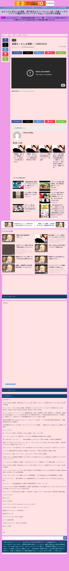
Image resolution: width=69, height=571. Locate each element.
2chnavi (5, 302)
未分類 (14, 40)
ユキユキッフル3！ (8, 494)
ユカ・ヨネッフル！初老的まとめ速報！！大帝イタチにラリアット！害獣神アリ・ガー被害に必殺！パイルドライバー (34, 462)
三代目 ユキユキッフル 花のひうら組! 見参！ (15, 523)
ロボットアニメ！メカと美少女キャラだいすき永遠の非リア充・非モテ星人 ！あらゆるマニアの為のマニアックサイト (34, 447)
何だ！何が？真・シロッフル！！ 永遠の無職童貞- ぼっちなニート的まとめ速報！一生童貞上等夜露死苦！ (32, 439)
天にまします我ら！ (8, 501)
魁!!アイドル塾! (7, 526)
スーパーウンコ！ (7, 430)
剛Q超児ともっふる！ (8, 513)
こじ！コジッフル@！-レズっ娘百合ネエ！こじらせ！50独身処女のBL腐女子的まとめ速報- (27, 436)
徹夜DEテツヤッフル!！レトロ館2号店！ (13, 510)
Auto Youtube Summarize (27, 91)
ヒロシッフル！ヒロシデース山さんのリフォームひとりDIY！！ (20, 504)
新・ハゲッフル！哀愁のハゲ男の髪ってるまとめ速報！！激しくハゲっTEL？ (23, 433)
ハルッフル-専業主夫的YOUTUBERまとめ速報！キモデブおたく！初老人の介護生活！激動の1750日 (29, 450)
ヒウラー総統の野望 (8, 519)
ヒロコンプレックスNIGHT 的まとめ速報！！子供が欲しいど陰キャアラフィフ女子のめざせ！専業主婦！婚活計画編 (34, 491)
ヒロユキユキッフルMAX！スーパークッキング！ (16, 507)
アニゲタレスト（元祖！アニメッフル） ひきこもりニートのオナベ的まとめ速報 (24, 453)
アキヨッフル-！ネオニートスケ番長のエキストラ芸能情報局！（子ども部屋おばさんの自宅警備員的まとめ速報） (33, 475)
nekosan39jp (63, 46)
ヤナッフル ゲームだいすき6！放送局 (13, 516)
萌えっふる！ (6, 498)
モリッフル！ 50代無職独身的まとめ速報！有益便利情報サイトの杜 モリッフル (25, 483)
